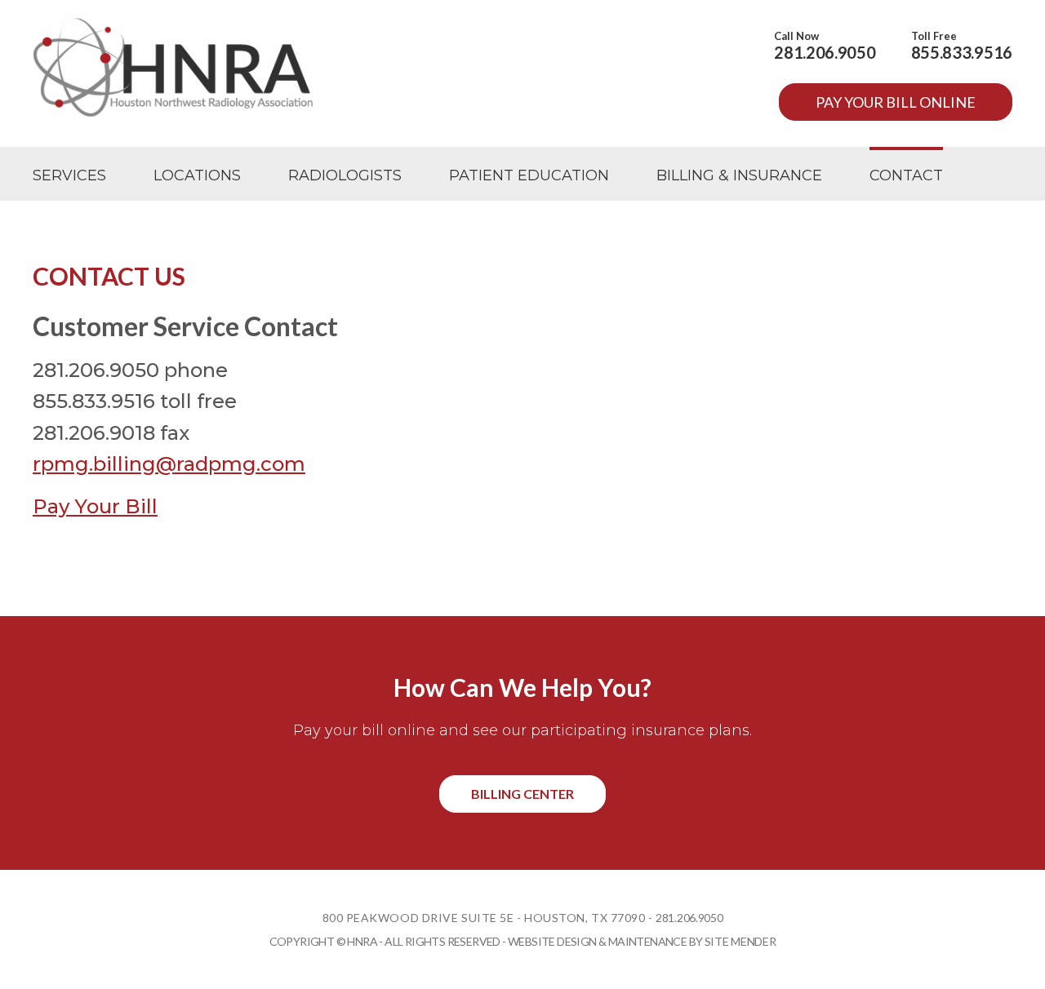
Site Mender (740, 941)
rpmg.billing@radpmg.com (169, 464)
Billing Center (522, 793)
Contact (906, 175)
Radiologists (345, 175)
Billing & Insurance (739, 175)
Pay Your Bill (95, 506)
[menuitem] (69, 175)
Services (69, 175)
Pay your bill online (896, 102)
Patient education (529, 175)
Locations (197, 175)
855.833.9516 (961, 52)
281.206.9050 (824, 52)
